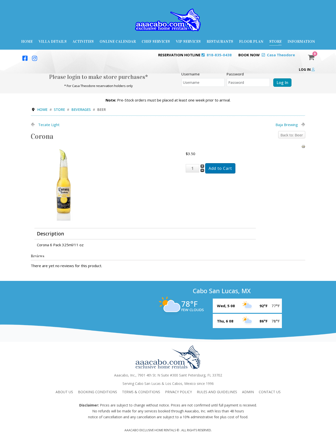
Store (275, 41)
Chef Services (156, 41)
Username (190, 74)
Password (235, 74)
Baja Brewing (286, 124)
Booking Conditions (97, 392)
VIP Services (188, 41)
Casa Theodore (281, 54)
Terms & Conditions (141, 392)
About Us (64, 392)
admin (248, 392)
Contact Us (270, 392)
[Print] (303, 146)
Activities (83, 41)
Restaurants (220, 41)
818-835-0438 (219, 54)
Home (27, 41)
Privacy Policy (178, 392)
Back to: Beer (291, 134)
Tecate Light (49, 124)
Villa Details (53, 41)
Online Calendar (118, 41)
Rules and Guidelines (217, 392)
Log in (305, 69)
